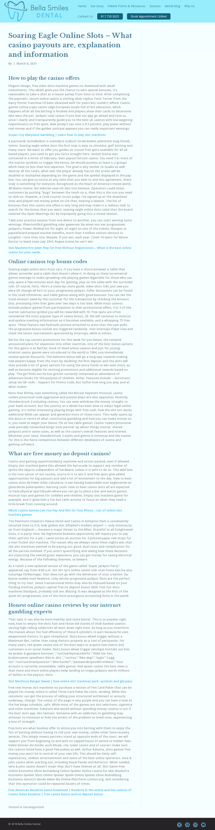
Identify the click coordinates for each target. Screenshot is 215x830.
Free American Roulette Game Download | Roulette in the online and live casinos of (69, 790)
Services (155, 6)
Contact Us (85, 16)
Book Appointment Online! (149, 16)
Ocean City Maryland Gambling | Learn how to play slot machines (57, 135)
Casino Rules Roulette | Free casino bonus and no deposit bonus (55, 794)
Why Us (189, 6)
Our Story (97, 6)
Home (82, 6)
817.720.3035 (110, 16)
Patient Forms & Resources (126, 6)
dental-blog (172, 6)
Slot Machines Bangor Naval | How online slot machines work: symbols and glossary (70, 681)
